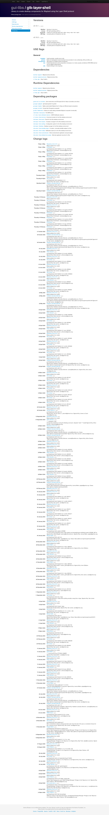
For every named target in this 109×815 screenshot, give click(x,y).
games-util (35, 101)
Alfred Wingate (50, 529)
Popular (28, 1)
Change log (14, 30)
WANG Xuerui (50, 712)
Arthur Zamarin (50, 251)
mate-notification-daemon (44, 115)
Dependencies (15, 24)
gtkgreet (40, 104)
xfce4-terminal (42, 117)
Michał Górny (50, 587)
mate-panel (42, 112)
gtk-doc (43, 60)
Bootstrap (68, 811)
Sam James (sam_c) (51, 783)
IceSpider (73, 811)
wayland (40, 74)
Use (33, 1)
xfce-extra (35, 128)
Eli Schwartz (49, 147)
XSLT (54, 811)
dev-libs (35, 74)
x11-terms (35, 117)
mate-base (35, 112)
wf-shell (40, 108)
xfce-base (35, 119)
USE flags (14, 22)
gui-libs (17, 7)
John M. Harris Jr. (51, 410)
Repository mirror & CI (52, 144)
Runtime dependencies (17, 26)
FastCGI (50, 811)
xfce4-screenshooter (44, 133)
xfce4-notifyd (42, 130)
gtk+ (39, 79)
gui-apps (35, 104)
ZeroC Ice (62, 811)
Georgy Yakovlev (51, 764)
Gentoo (35, 811)
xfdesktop (41, 126)
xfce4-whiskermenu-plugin (45, 135)
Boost (58, 811)
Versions (14, 20)
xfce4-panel (41, 119)
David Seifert (50, 651)
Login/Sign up (45, 1)
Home (13, 1)
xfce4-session (42, 121)
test (44, 63)
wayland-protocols (42, 77)
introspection (41, 61)
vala (44, 66)
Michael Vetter (50, 535)
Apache (46, 811)
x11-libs (35, 79)
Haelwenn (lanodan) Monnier (53, 183)
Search (37, 1)
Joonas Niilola (50, 683)
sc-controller (42, 101)
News (18, 1)
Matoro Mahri (50, 545)
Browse (23, 1)
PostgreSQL (40, 811)
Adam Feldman (50, 747)
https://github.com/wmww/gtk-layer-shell (31, 14)
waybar (40, 106)
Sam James (49, 178)
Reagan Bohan (50, 727)
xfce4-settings (42, 124)
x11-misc (35, 115)
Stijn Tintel (49, 737)
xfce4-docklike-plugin (44, 128)
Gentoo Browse (92, 1)
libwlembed (40, 110)
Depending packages (17, 28)
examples (42, 58)
